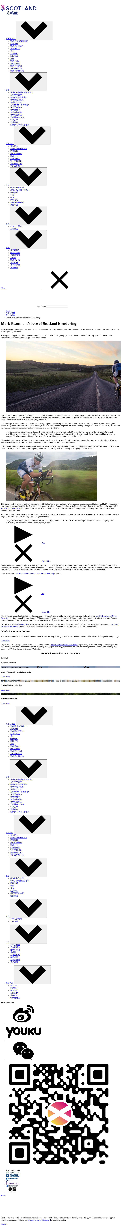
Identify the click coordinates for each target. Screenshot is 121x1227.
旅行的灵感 (15, 265)
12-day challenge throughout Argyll (64, 645)
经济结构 (14, 54)
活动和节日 (15, 255)
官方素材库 (15, 998)
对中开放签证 (16, 69)
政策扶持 (14, 151)
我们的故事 (15, 64)
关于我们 (14, 985)
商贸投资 (9, 833)
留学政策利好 (16, 112)
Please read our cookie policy (39, 1220)
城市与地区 (15, 49)
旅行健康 (14, 268)
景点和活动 (15, 253)
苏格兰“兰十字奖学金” (19, 105)
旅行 (7, 942)
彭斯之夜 (14, 44)
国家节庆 (14, 200)
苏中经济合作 (16, 154)
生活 (7, 876)
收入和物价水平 (17, 187)
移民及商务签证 (17, 202)
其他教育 (14, 122)
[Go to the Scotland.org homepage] (18, 18)
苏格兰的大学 (16, 95)
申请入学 (14, 120)
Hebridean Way (23, 624)
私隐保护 (14, 993)
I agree (3, 1224)
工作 (7, 917)
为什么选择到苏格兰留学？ (21, 92)
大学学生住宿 (16, 107)
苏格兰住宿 (15, 260)
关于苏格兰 (15, 250)
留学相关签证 (16, 115)
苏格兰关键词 (16, 66)
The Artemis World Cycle (10, 508)
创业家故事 (15, 159)
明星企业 (14, 156)
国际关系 (14, 56)
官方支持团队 (16, 161)
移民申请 (14, 205)
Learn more (5, 677)
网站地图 (14, 988)
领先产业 (14, 146)
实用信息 (14, 263)
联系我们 (14, 990)
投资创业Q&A (16, 164)
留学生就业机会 (17, 100)
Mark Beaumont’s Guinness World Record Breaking (34, 573)
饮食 (12, 197)
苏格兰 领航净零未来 (19, 41)
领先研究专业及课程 (18, 97)
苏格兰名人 (15, 61)
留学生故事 (15, 110)
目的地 (13, 258)
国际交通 (14, 192)
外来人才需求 (16, 226)
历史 (12, 51)
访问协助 (14, 995)
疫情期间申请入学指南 (19, 125)
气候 (12, 195)
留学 (7, 777)
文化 (12, 59)
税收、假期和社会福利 (19, 190)
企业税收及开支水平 (18, 149)
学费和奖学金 (16, 102)
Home (8, 311)
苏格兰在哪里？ (17, 46)
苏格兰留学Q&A (17, 117)
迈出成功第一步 (17, 166)
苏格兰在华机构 (17, 71)
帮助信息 (9, 983)
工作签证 (14, 229)
